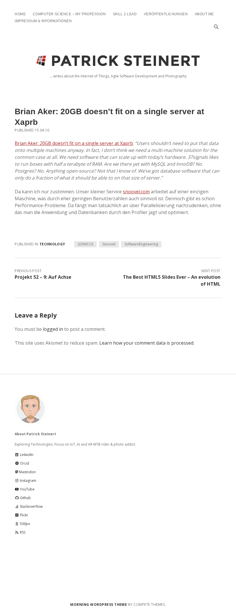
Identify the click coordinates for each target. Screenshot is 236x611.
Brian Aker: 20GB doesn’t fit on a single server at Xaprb (74, 143)
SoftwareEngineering (141, 244)
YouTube (27, 489)
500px (24, 523)
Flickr (23, 515)
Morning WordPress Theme (98, 604)
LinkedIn (26, 454)
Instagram (27, 480)
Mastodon (27, 471)
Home (20, 14)
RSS (22, 532)
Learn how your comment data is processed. (146, 343)
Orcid (24, 463)
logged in (53, 329)
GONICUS (85, 244)
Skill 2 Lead (125, 14)
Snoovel (108, 244)
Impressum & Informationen (43, 21)
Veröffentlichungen (166, 14)
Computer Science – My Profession (69, 14)
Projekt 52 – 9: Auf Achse (43, 277)
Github (25, 497)
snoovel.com (136, 191)
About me (204, 14)
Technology (52, 244)
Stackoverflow (31, 506)
